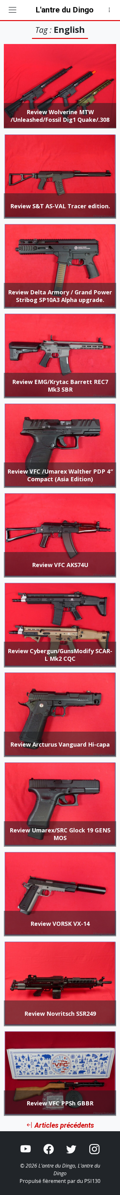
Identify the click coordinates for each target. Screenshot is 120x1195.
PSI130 (92, 1180)
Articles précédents (63, 1125)
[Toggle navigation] (12, 10)
